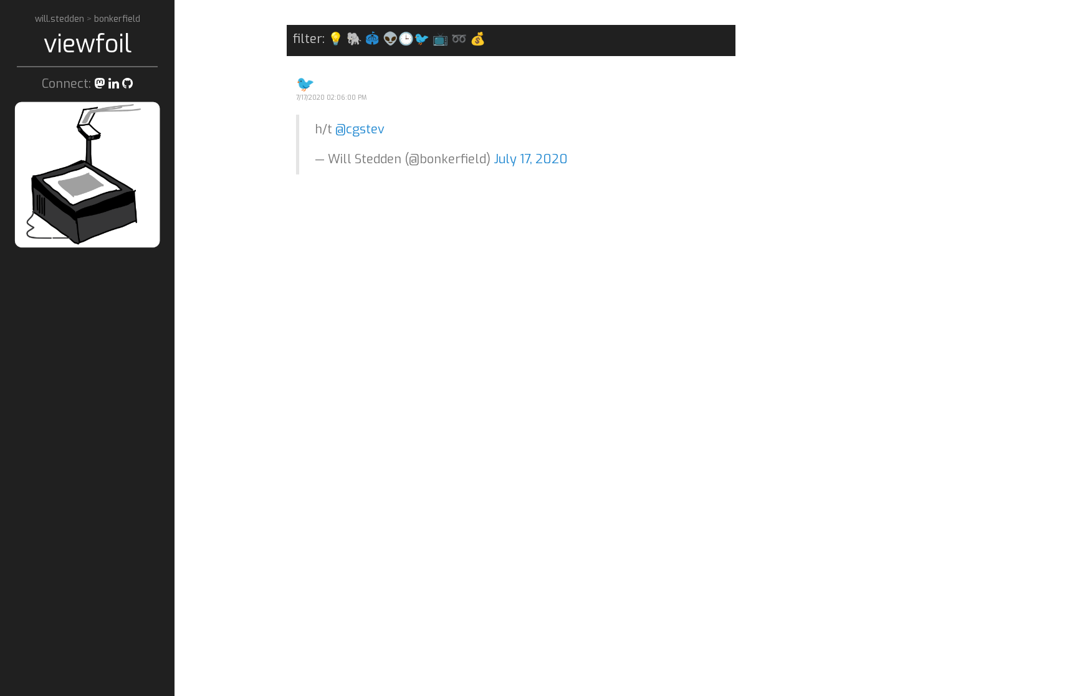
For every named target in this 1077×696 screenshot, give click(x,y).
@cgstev (360, 129)
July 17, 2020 (531, 159)
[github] (127, 83)
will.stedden (61, 19)
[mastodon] (99, 83)
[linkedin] (113, 83)
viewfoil (88, 43)
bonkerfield (117, 19)
